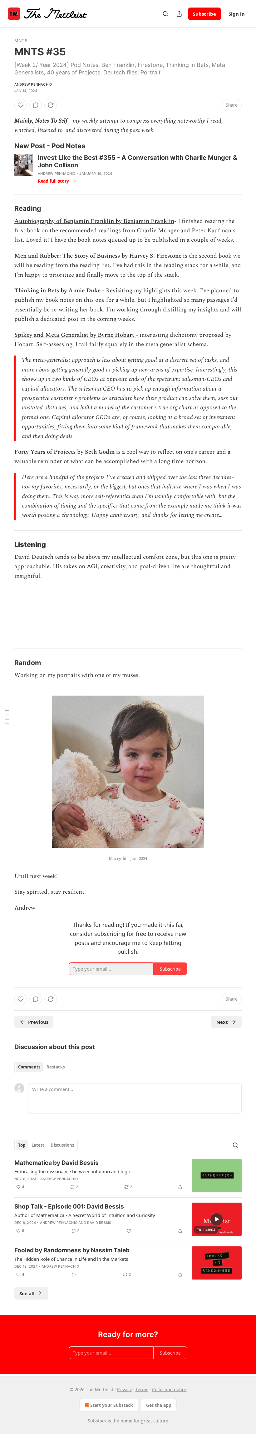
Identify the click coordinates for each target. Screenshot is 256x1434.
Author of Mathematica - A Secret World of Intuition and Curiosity (84, 1215)
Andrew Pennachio (33, 84)
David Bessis (99, 1222)
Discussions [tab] (62, 1145)
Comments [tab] (29, 1067)
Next (222, 1022)
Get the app (158, 1405)
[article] (128, 1175)
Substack (97, 1421)
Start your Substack (111, 1405)
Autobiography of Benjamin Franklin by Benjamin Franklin (94, 221)
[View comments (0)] (35, 105)
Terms (141, 1389)
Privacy (124, 1389)
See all (27, 1293)
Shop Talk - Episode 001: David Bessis (69, 1206)
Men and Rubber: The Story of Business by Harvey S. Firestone (97, 255)
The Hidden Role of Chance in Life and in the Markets (71, 1259)
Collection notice (169, 1389)
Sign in (237, 14)
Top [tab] (21, 1145)
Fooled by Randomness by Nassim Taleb (72, 1250)
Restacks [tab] (56, 1067)
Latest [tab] (38, 1145)
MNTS (20, 40)
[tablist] (41, 1067)
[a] (216, 1219)
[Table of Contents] (6, 717)
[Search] (165, 14)
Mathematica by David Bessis (56, 1162)
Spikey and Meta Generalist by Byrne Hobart (74, 335)
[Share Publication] (179, 14)
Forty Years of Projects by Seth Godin (64, 452)
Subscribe (204, 14)
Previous (38, 1022)
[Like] (20, 105)
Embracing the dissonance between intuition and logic (72, 1171)
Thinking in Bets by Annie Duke (57, 290)
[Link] (6, 146)
